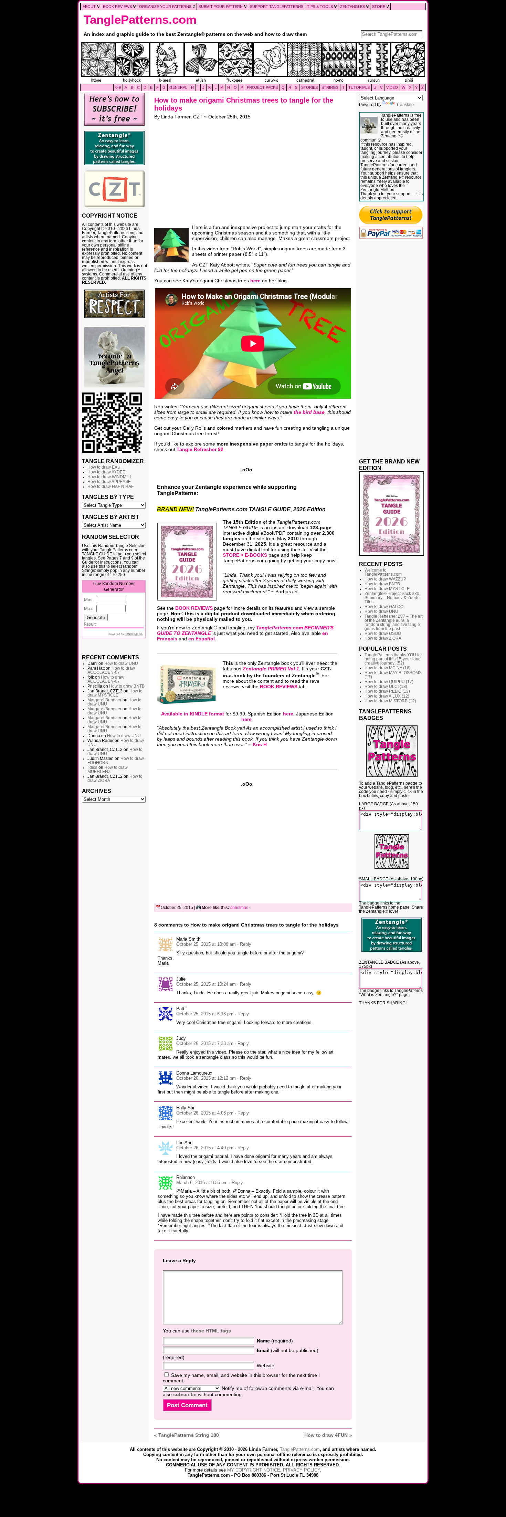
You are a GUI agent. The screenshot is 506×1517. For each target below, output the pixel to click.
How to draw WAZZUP (385, 579)
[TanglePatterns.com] (253, 63)
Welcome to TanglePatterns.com (383, 572)
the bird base (309, 412)
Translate (405, 105)
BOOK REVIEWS (194, 608)
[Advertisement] (114, 911)
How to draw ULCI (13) (386, 686)
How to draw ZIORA (383, 638)
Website (265, 1365)
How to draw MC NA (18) (388, 668)
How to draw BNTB (127, 686)
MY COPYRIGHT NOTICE (253, 1470)
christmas (239, 908)
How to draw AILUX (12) (387, 696)
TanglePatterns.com (140, 19)
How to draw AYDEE (106, 472)
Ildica (92, 767)
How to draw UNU (121, 663)
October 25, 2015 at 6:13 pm (204, 1013)
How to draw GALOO (384, 607)
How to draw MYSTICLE (115, 693)
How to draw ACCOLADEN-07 (111, 670)
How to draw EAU (103, 467)
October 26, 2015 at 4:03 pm (204, 1113)
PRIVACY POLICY (301, 1470)
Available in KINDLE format (192, 713)
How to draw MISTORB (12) (390, 701)
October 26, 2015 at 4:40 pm (204, 1147)
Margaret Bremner (104, 700)
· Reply (244, 944)
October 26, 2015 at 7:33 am (204, 1043)
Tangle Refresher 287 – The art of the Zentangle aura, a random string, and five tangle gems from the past (394, 622)
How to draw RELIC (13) (387, 691)
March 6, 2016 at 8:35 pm (202, 1182)
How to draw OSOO (383, 633)
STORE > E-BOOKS (245, 555)
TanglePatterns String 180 (188, 1435)
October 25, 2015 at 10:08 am (206, 944)
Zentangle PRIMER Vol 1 (271, 668)
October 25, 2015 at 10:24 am (206, 984)
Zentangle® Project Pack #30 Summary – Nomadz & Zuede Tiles (392, 598)
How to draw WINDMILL (109, 477)
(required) (275, 1340)
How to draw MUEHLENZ (107, 769)
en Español (201, 638)
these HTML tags (211, 1330)
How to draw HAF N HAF (110, 486)
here (255, 280)
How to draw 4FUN (326, 1435)
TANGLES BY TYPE (108, 497)
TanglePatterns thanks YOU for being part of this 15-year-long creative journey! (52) (393, 659)
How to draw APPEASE (109, 482)
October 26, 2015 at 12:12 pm (206, 1078)
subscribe (185, 1394)
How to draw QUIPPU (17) (389, 682)
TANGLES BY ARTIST (110, 517)
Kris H (260, 744)
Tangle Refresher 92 (200, 449)
